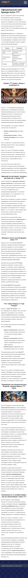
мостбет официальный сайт (14, 474)
